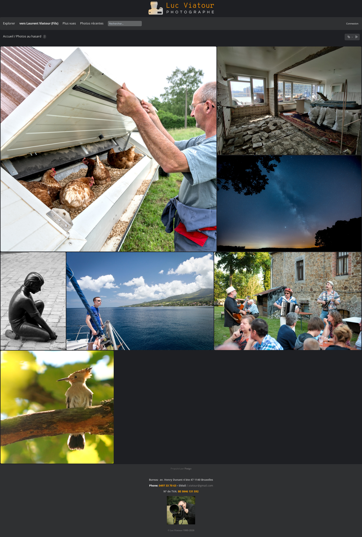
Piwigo (188, 468)
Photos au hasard (28, 36)
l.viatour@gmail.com (200, 485)
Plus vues (69, 23)
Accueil (8, 36)
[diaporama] (356, 37)
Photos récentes (92, 23)
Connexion (352, 23)
